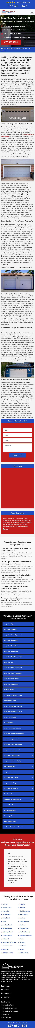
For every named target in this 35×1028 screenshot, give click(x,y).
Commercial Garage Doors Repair (13, 695)
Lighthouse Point (8, 953)
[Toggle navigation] (32, 12)
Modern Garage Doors (10, 821)
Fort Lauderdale (7, 928)
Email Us (6, 990)
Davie (4, 921)
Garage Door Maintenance (11, 684)
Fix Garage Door (8, 722)
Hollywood (6, 939)
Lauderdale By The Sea (9, 942)
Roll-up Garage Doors (10, 810)
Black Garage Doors (9, 690)
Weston (22, 949)
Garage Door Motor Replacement (13, 673)
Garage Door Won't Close (11, 777)
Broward (5, 904)
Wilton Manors (24, 953)
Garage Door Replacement (11, 651)
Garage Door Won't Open (10, 783)
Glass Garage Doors (9, 794)
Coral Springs (6, 915)
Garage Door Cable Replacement (13, 706)
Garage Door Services (12, 49)
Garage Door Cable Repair (11, 640)
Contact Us (6, 1014)
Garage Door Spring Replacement (13, 635)
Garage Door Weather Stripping (12, 761)
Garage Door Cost (8, 662)
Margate (22, 904)
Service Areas (7, 1017)
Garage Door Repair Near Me (11, 739)
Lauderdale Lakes (8, 946)
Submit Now (17, 455)
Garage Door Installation (10, 629)
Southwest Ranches (26, 935)
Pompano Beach (24, 928)
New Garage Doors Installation (12, 799)
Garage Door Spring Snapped (12, 750)
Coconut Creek (7, 908)
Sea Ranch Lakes (25, 932)
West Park (23, 946)
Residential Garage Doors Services (13, 827)
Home (3, 49)
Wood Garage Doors (9, 766)
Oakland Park (24, 915)
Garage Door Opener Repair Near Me (14, 733)
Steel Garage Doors (9, 816)
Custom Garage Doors (10, 701)
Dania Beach (6, 918)
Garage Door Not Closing (11, 788)
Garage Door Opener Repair (11, 646)
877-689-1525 (17, 6)
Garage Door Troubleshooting (12, 755)
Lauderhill (5, 949)
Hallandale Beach (8, 932)
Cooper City (6, 911)
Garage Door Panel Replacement (13, 657)
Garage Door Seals (9, 772)
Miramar (22, 908)
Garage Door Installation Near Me (13, 711)
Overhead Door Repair (10, 805)
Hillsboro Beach (7, 935)
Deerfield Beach (7, 925)
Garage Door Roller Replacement (13, 668)
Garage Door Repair (9, 624)
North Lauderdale (25, 911)
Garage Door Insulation (10, 717)
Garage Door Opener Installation (13, 728)
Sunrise (22, 939)
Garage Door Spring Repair (11, 679)
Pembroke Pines (24, 921)
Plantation (23, 925)
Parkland (22, 918)
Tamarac (22, 942)
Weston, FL (7, 997)
